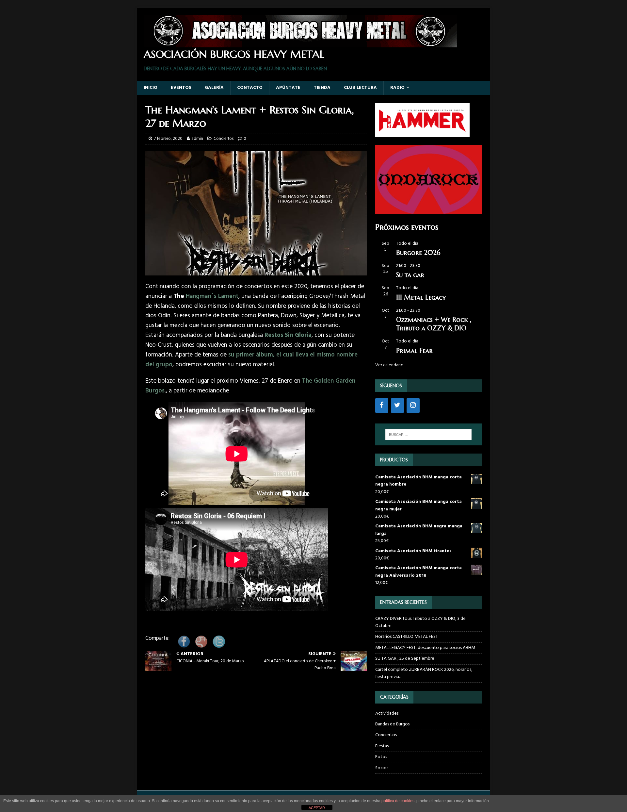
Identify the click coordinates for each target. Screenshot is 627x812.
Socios (381, 768)
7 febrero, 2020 (168, 138)
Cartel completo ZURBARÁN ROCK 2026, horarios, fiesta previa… (423, 673)
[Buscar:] (428, 434)
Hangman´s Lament (212, 296)
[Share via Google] (201, 646)
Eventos (181, 87)
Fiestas (382, 746)
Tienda (322, 87)
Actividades (386, 713)
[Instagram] (413, 405)
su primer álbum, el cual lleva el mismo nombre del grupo (251, 360)
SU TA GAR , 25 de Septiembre (404, 658)
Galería (214, 87)
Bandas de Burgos (392, 724)
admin (197, 138)
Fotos (381, 757)
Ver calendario (389, 365)
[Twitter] (397, 405)
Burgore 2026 (418, 253)
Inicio (150, 87)
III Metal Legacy (421, 297)
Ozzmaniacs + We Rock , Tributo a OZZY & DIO (433, 324)
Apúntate (288, 87)
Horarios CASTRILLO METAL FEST (406, 636)
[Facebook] (381, 405)
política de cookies (397, 801)
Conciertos (223, 138)
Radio (397, 87)
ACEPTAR (317, 808)
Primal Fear (414, 351)
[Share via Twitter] (219, 646)
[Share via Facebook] (184, 646)
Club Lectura (360, 87)
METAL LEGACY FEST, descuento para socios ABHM (425, 648)
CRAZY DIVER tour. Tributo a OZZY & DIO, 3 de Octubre (420, 622)
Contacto (250, 87)
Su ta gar (410, 275)
